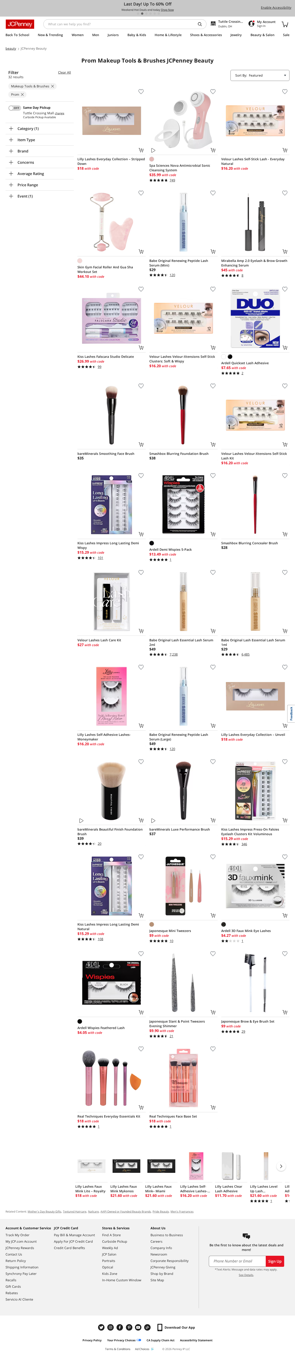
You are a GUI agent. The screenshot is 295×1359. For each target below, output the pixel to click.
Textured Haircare (74, 1211)
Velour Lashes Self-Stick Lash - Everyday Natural (253, 161)
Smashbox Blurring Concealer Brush (249, 543)
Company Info (161, 1248)
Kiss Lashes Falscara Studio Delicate (105, 356)
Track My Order (18, 1235)
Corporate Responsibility (169, 1261)
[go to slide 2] (142, 13)
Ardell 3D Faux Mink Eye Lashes (246, 931)
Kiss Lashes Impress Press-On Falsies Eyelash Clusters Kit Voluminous (250, 831)
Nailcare (93, 1211)
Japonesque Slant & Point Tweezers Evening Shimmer (177, 1023)
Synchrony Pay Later (21, 1273)
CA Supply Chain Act (160, 1340)
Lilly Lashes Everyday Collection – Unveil (253, 734)
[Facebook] (120, 1327)
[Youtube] (138, 1327)
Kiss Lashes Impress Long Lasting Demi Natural (108, 926)
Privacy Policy (92, 1340)
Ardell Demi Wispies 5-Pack (170, 549)
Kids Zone (109, 1273)
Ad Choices (142, 1349)
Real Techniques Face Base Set (173, 1116)
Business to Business (166, 1235)
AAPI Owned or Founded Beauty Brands (125, 1211)
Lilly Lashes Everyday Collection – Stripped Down (111, 161)
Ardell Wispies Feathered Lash (101, 1028)
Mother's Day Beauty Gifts (44, 1211)
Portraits (108, 1261)
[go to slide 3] (146, 13)
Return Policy (16, 1261)
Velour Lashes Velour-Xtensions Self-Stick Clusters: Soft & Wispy (182, 358)
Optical (107, 1267)
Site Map (157, 1280)
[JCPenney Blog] (148, 1327)
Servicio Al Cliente (19, 1299)
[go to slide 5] (154, 13)
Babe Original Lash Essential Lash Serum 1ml (253, 642)
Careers (156, 1241)
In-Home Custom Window (121, 1280)
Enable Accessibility (276, 7)
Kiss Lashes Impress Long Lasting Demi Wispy (108, 545)
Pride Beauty (161, 1211)
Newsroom (158, 1254)
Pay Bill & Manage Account (74, 1235)
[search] (201, 24)
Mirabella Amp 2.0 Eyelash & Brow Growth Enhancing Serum (254, 262)
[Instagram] (111, 1327)
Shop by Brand (161, 1273)
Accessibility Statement (196, 1340)
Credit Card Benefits (69, 1248)
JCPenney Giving (162, 1267)
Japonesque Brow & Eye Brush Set (247, 1021)
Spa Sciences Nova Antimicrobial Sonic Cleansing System (179, 167)
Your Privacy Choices (121, 1340)
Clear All (64, 72)
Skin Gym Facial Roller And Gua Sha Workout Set (105, 269)
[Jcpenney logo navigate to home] (20, 24)
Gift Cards (13, 1286)
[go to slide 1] (138, 13)
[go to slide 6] (159, 13)
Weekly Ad (110, 1248)
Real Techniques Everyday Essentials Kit (108, 1116)
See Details (246, 1275)
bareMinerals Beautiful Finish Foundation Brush (110, 831)
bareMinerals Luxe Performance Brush (179, 829)
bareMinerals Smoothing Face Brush (105, 453)
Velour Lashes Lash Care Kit (99, 640)
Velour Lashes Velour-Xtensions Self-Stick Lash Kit (254, 455)
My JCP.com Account (21, 1241)
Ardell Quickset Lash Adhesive (245, 363)
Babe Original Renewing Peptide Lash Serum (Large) (178, 736)
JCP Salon (109, 1254)
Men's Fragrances (182, 1211)
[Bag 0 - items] (284, 24)
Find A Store (111, 1235)
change (59, 113)
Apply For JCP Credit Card (73, 1241)
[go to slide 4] (150, 13)
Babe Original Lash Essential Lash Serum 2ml (181, 642)
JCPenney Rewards (20, 1248)
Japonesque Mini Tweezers (170, 931)
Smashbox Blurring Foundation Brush (179, 453)
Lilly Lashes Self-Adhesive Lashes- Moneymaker (104, 736)
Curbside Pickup (114, 1241)
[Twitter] (101, 1327)
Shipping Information (22, 1267)
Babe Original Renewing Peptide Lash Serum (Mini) (178, 262)
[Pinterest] (129, 1327)
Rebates (12, 1293)
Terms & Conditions (117, 1349)
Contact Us (14, 1254)
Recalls (11, 1280)
